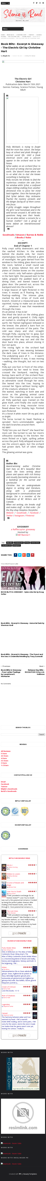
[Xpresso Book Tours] (23, 1089)
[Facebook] (33, 3)
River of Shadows (8, 996)
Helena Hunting (12, 867)
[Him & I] (4, 870)
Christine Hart (21, 35)
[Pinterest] (43, 3)
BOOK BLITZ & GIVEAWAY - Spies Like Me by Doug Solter (22, 593)
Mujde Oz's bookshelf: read (19, 941)
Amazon (20, 234)
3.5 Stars (4, 761)
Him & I (10, 865)
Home (3, 35)
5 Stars (4, 753)
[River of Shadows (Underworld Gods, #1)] (35, 1001)
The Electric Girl (14, 36)
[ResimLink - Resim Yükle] (23, 1133)
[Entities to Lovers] (4, 879)
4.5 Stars (4, 756)
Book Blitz (10, 35)
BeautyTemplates (30, 1174)
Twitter (9, 515)
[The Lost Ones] (4, 916)
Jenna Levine (11, 893)
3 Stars (4, 763)
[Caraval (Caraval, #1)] (35, 1018)
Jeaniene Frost (12, 887)
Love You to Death (14, 891)
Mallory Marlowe (12, 876)
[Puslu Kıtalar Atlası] (35, 953)
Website (10, 512)
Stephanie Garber (8, 1006)
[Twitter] (37, 3)
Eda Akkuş (6, 969)
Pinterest (30, 515)
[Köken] (35, 973)
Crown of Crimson (9, 987)
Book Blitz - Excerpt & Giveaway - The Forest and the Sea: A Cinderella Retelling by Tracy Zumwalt (22, 655)
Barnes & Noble (35, 234)
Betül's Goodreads (9, 791)
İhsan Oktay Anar (8, 950)
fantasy (31, 35)
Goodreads (8, 234)
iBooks (20, 237)
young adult (26, 36)
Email (3, 782)
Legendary (6, 1004)
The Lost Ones (12, 911)
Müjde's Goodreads (9, 789)
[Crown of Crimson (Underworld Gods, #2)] (35, 992)
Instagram (19, 515)
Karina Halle (6, 989)
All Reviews (5, 751)
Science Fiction (35, 542)
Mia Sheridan (12, 913)
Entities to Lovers (13, 874)
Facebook (34, 512)
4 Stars (4, 758)
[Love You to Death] (4, 897)
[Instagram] (40, 3)
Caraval (4, 1013)
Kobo (28, 237)
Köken (4, 967)
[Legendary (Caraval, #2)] (35, 1009)
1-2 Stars (4, 765)
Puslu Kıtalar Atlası (9, 948)
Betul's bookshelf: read (19, 858)
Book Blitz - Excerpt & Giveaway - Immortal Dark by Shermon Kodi (22, 624)
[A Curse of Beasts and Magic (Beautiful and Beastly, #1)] (4, 888)
